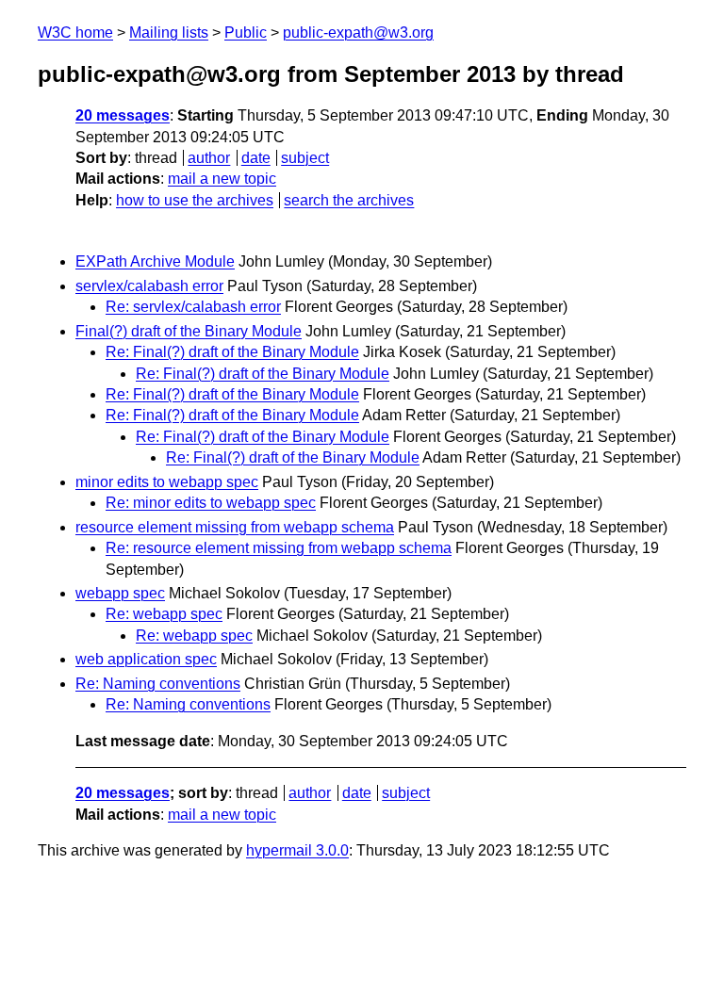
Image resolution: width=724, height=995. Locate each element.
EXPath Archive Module (155, 261)
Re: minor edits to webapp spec (211, 503)
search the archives (349, 200)
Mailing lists (168, 32)
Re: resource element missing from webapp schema (279, 548)
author (209, 158)
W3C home (75, 32)
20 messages (122, 115)
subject (305, 158)
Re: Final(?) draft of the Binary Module (232, 352)
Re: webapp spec (164, 614)
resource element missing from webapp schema (234, 527)
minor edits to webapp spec (166, 482)
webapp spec (120, 593)
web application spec (146, 659)
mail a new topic (222, 179)
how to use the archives (194, 200)
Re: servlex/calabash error (193, 307)
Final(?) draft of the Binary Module (188, 331)
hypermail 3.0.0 (297, 850)
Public (245, 32)
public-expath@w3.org (358, 32)
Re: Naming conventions (157, 684)
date (256, 158)
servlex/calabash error (149, 286)
